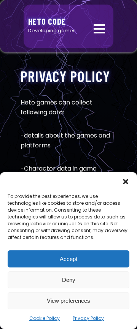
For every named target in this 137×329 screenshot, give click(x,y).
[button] (125, 181)
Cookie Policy (44, 318)
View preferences (68, 300)
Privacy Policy (88, 318)
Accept (68, 259)
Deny (68, 280)
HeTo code (47, 21)
